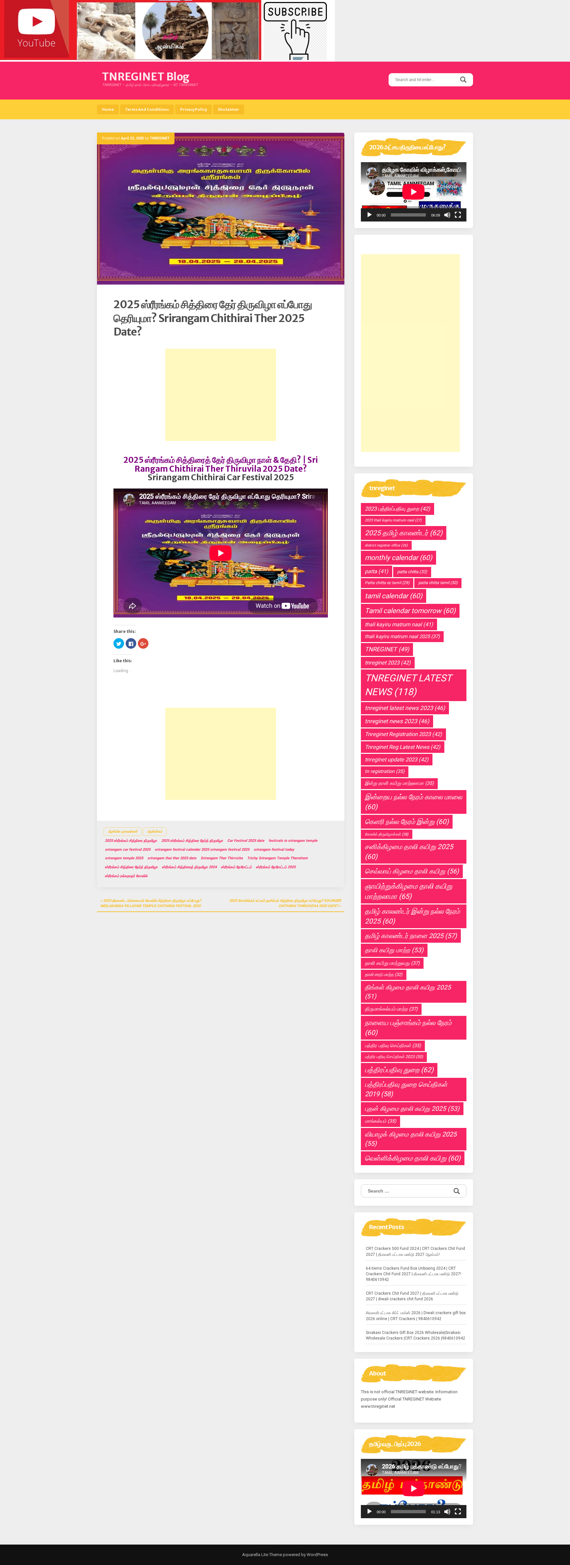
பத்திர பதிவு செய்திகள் (393, 1045)
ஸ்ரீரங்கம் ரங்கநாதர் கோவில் (126, 876)
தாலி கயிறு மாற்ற (394, 950)
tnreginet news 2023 (397, 721)
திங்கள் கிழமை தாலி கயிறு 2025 (408, 992)
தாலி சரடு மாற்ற (383, 974)
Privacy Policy (193, 109)
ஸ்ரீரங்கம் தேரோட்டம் (236, 867)
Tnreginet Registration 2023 (403, 734)
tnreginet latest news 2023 (405, 708)
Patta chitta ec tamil (387, 582)
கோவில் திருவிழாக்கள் (386, 834)
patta (376, 571)
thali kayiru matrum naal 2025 (402, 636)
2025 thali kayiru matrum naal (393, 520)
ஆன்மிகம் (154, 831)
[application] (413, 191)
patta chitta (412, 571)
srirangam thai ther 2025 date (171, 858)
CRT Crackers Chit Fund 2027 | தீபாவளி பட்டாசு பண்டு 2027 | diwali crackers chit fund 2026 (412, 1296)
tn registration (384, 771)
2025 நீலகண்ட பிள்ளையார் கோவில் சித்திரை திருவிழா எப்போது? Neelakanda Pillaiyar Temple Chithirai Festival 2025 (150, 903)
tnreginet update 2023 (396, 759)
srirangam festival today (274, 849)
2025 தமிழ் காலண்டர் (403, 533)
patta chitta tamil (438, 582)
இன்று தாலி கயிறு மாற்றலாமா (399, 783)
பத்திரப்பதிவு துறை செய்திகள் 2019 (406, 1089)
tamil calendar (393, 596)
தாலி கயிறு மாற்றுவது (392, 963)
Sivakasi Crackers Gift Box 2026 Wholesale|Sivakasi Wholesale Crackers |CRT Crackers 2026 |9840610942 (415, 1335)
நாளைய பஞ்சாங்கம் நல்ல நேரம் (408, 1028)
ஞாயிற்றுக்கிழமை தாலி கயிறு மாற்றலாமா (408, 891)
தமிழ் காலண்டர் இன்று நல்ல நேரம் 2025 (412, 916)
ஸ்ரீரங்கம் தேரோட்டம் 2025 (276, 867)
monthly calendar (398, 558)
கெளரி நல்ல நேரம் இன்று (407, 822)
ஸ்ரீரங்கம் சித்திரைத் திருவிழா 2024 (189, 867)
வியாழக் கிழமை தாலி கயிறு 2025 (411, 1139)
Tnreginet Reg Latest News (402, 747)
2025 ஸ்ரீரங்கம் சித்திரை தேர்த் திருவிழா (192, 841)
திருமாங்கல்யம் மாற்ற (391, 1009)
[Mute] (447, 215)
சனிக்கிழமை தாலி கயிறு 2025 (409, 852)
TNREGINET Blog (145, 76)
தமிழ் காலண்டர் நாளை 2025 (411, 936)
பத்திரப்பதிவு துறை (399, 1070)
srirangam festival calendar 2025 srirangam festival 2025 (202, 849)
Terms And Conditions (147, 109)
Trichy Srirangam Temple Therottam (277, 858)
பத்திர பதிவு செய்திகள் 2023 (394, 1056)
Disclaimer (228, 109)
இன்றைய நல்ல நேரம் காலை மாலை (413, 802)
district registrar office (386, 545)
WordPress (317, 1554)
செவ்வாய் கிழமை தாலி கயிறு (412, 871)
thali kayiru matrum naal (399, 624)
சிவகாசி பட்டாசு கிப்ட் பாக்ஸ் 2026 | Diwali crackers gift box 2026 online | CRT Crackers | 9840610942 (416, 1316)
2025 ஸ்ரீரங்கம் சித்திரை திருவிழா (131, 841)
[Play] (369, 215)
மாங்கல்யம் (380, 1121)
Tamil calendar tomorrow (410, 611)
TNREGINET (160, 138)
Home (108, 109)
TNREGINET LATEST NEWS (408, 684)
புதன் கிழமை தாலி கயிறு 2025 (412, 1108)
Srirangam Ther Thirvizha (222, 858)
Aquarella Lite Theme (262, 1554)
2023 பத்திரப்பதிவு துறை (397, 509)
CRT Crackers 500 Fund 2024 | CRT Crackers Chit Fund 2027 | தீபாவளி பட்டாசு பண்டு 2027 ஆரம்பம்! (415, 1251)
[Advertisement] (220, 395)
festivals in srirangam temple (293, 841)
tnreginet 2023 (388, 663)
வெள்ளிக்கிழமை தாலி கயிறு (412, 1158)
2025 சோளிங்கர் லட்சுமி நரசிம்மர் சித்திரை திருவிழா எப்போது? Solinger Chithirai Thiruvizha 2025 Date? (285, 903)
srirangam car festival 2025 (127, 849)
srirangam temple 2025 (124, 858)
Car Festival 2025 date (245, 841)
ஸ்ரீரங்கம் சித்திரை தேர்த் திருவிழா (131, 867)
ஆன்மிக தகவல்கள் (123, 831)
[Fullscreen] (458, 215)
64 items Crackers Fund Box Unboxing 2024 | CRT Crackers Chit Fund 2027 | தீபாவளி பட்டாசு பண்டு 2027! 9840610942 (413, 1274)
